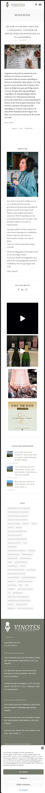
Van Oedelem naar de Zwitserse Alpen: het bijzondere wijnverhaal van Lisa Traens (22, 660)
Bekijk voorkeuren (23, 784)
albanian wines (14, 523)
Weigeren (23, 778)
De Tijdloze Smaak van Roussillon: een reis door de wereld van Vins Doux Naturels (20, 673)
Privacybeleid (23, 790)
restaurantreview (25, 581)
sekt (20, 585)
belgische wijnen (15, 535)
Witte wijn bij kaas (25, 608)
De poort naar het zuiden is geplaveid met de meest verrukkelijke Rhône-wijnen (22, 707)
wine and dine (21, 604)
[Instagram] (26, 290)
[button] (42, 748)
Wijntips (29, 128)
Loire (10, 562)
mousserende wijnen (16, 570)
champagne (12, 547)
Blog (14, 128)
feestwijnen (12, 558)
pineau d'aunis (13, 577)
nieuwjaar (31, 570)
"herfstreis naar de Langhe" (19, 508)
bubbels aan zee (14, 543)
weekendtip (17, 593)
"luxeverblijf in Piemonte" (18, 512)
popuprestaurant (28, 577)
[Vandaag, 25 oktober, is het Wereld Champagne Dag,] (22, 383)
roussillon (12, 585)
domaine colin (13, 554)
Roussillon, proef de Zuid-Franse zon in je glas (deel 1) (25, 484)
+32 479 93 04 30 (10, 646)
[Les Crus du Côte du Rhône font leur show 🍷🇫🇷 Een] (22, 318)
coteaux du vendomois (16, 550)
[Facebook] (18, 290)
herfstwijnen (25, 558)
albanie (26, 523)
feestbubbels (27, 554)
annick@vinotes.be (12, 643)
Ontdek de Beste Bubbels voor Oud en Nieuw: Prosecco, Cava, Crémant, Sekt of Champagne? (22, 686)
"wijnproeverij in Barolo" (18, 516)
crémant (31, 550)
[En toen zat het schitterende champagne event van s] (22, 351)
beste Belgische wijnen (17, 539)
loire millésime (21, 562)
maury (22, 566)
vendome (11, 589)
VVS (9, 593)
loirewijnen (12, 566)
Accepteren (23, 772)
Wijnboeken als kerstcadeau (19, 600)
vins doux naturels (25, 589)
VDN (26, 585)
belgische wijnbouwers (17, 531)
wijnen (10, 604)
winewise (11, 608)
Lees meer (9, 123)
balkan (10, 527)
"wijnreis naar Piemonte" (17, 520)
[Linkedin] (22, 290)
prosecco (11, 581)
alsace (34, 523)
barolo (19, 527)
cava (25, 543)
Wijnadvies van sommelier (18, 597)
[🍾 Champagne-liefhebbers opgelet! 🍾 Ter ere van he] (22, 416)
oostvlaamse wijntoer (16, 573)
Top (21, 128)
